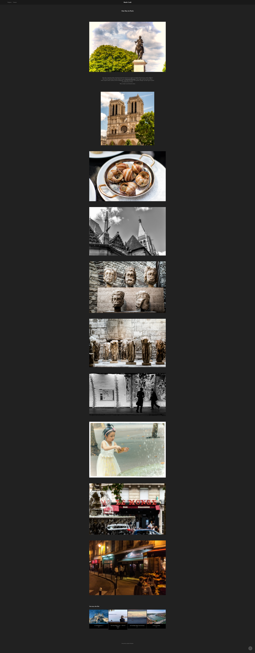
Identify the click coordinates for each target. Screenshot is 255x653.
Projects (9, 2)
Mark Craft (127, 2)
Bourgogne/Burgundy (130, 79)
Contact (15, 2)
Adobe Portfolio (130, 643)
